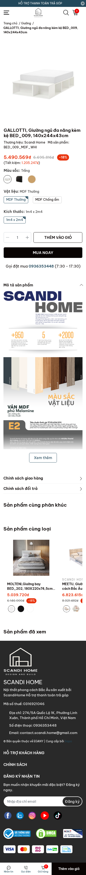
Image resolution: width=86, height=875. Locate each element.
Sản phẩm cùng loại (27, 529)
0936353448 (41, 266)
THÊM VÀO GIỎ (58, 237)
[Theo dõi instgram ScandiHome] (32, 815)
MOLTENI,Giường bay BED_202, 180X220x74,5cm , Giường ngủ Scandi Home (31, 588)
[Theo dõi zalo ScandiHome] (20, 815)
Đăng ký (72, 801)
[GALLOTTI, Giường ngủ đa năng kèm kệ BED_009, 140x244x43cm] (43, 84)
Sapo (68, 741)
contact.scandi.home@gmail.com (48, 733)
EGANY (38, 741)
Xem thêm (43, 457)
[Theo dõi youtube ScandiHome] (45, 815)
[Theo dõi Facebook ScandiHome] (7, 815)
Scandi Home (35, 142)
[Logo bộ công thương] (43, 833)
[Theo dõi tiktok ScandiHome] (58, 815)
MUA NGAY (43, 252)
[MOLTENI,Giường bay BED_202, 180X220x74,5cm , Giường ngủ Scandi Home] (31, 558)
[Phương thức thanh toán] (37, 849)
